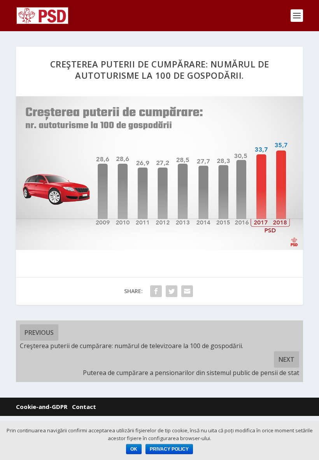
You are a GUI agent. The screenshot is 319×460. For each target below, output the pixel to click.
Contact (84, 406)
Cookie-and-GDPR (41, 406)
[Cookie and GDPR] (69, 407)
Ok (133, 449)
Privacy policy (169, 449)
